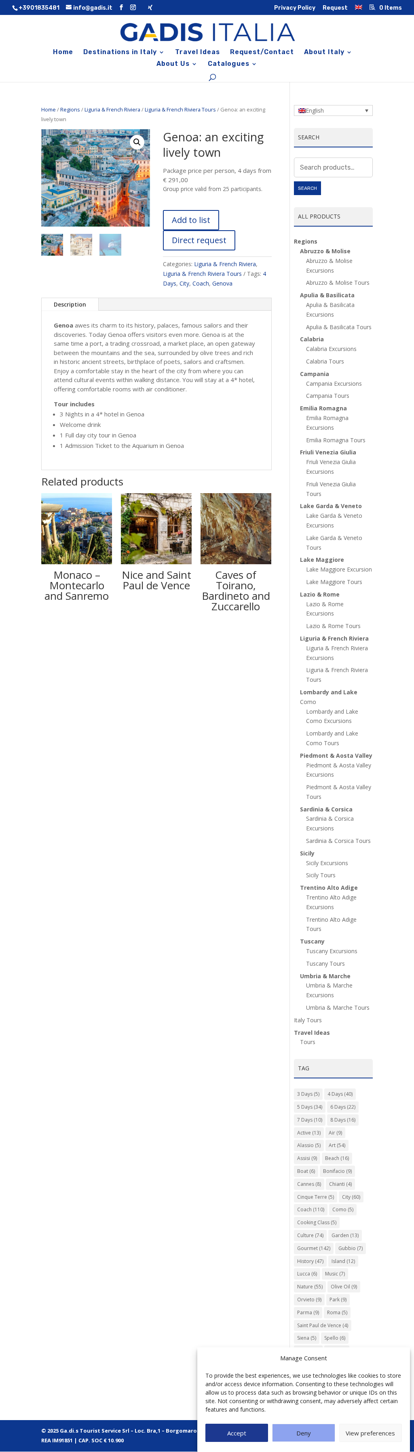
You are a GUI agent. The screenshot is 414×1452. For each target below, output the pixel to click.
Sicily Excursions (327, 863)
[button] (137, 142)
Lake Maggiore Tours (334, 582)
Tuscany (312, 941)
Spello (334, 1337)
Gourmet (313, 1248)
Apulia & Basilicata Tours (339, 327)
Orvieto (309, 1299)
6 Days (342, 1106)
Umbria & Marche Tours (338, 1007)
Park (338, 1299)
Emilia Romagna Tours (335, 440)
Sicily (307, 853)
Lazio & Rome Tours (333, 626)
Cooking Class (316, 1222)
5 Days (309, 1106)
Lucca (307, 1273)
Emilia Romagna (323, 408)
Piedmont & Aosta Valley (336, 755)
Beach (337, 1158)
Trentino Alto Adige (329, 887)
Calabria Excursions (331, 349)
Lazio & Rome (320, 594)
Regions (70, 109)
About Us (173, 64)
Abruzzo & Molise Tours (338, 282)
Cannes (309, 1184)
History (310, 1261)
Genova (222, 283)
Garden (345, 1235)
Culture (310, 1235)
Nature (310, 1286)
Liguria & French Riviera (112, 109)
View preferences (370, 1433)
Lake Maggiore (322, 559)
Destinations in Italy (120, 52)
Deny (303, 1433)
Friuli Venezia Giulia (328, 452)
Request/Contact (262, 52)
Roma (337, 1312)
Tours (307, 1042)
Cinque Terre (315, 1197)
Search (307, 188)
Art (337, 1145)
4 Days (340, 1094)
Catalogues (228, 64)
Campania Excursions (334, 383)
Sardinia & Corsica (326, 809)
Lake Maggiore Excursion (339, 569)
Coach (200, 283)
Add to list (191, 219)
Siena (306, 1337)
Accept (236, 1433)
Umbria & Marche (325, 976)
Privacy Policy (294, 8)
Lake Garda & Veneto (331, 506)
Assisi (307, 1158)
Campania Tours (327, 395)
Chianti (340, 1184)
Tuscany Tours (325, 963)
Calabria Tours (325, 361)
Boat (306, 1171)
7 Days (309, 1119)
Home (63, 52)
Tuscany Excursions (331, 951)
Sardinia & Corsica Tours (338, 841)
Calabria (312, 339)
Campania (314, 374)
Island (343, 1261)
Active (309, 1132)
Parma (308, 1312)
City (184, 283)
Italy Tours (308, 1020)
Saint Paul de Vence (322, 1325)
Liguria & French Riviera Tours (180, 109)
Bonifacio (337, 1171)
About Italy (324, 52)
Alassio (309, 1145)
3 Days (308, 1094)
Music (335, 1273)
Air (335, 1132)
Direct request (199, 240)
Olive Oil (344, 1286)
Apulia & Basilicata (327, 295)
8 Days (342, 1119)
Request (335, 8)
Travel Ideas (197, 52)
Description (70, 304)
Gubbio (350, 1248)
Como (342, 1209)
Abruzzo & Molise (325, 251)
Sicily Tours (321, 875)
